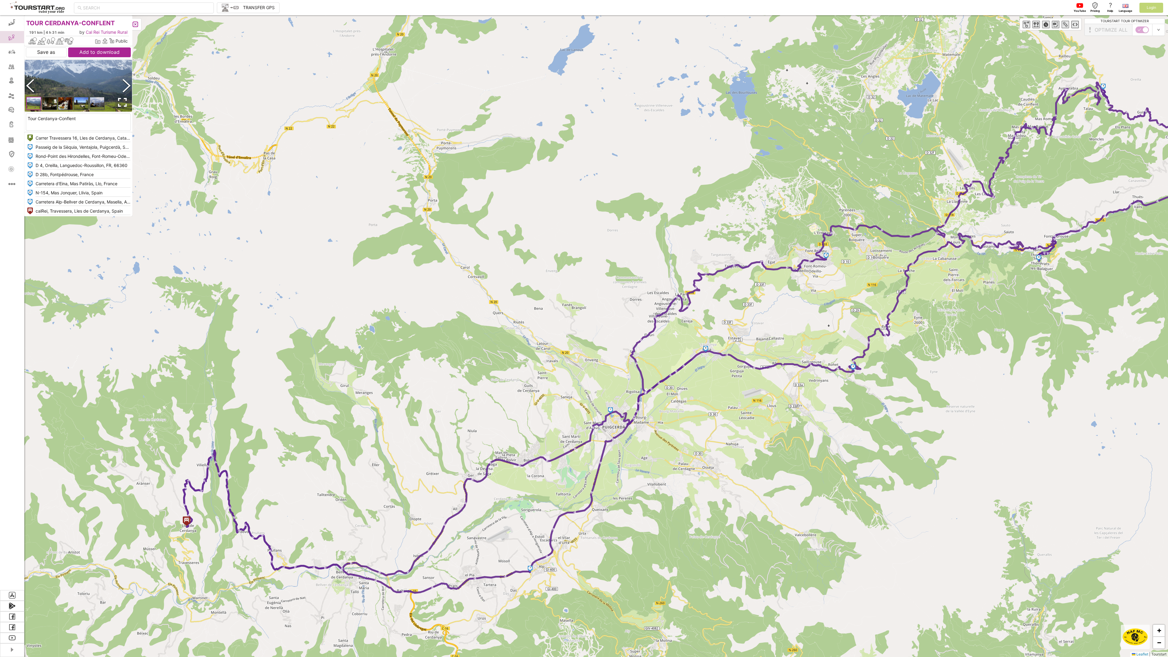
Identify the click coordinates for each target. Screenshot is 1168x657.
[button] (610, 410)
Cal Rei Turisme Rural (106, 32)
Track (22, 95)
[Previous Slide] (30, 85)
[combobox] (146, 8)
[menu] (12, 302)
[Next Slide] (126, 85)
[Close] (135, 24)
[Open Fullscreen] (121, 102)
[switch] (1142, 29)
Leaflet (1141, 654)
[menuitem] (12, 22)
